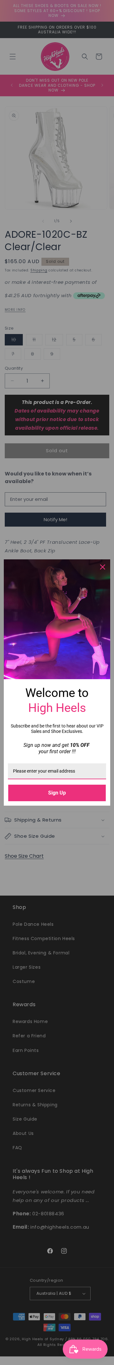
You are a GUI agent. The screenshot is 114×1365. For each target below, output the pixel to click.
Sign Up (57, 793)
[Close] (102, 567)
